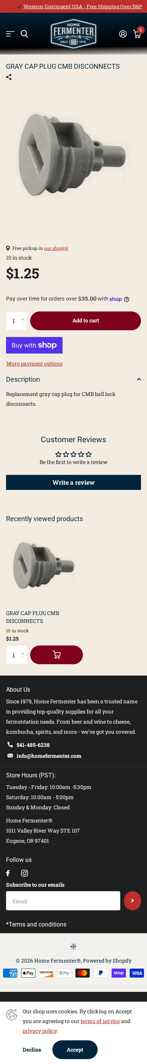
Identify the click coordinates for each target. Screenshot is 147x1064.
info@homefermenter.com (49, 755)
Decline (32, 1049)
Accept (75, 1049)
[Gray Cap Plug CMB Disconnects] (44, 565)
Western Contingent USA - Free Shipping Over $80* (82, 6)
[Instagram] (24, 873)
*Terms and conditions (36, 924)
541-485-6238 (33, 744)
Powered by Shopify (107, 960)
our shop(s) (56, 248)
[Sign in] (123, 34)
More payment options (34, 363)
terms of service (100, 1021)
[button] (24, 314)
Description (23, 379)
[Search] (24, 34)
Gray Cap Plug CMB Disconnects (32, 616)
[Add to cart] (56, 654)
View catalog (10, 34)
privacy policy (40, 1030)
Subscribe (132, 900)
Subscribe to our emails (35, 884)
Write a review (73, 482)
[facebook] (8, 873)
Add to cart (85, 320)
